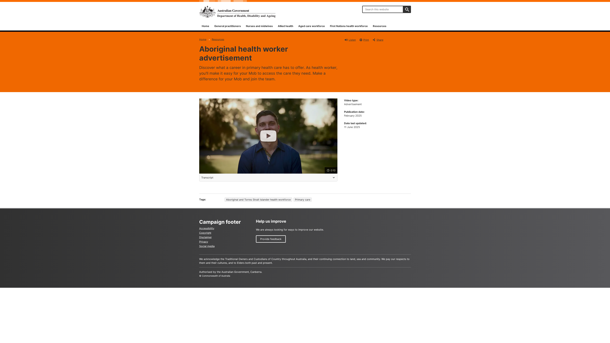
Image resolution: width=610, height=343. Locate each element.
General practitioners (227, 26)
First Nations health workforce (349, 26)
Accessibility (206, 228)
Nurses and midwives (259, 26)
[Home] (237, 12)
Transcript (207, 177)
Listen (352, 39)
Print (366, 39)
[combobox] (382, 9)
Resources (379, 26)
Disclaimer (205, 237)
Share (379, 39)
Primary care (302, 199)
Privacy (203, 241)
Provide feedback (270, 239)
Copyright (205, 232)
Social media (207, 246)
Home (205, 26)
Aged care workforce (311, 26)
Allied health (285, 26)
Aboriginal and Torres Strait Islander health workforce (258, 199)
